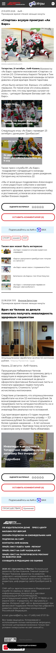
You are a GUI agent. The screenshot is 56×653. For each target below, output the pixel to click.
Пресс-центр (39, 527)
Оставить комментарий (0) (28, 217)
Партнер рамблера (25, 639)
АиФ (32, 361)
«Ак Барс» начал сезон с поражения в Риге (31, 267)
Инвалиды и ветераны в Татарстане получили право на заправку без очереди (26, 450)
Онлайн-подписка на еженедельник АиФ (26, 535)
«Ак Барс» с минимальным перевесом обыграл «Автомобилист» (29, 286)
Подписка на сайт (13, 539)
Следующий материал (26, 645)
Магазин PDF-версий (14, 531)
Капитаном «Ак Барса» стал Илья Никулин (31, 276)
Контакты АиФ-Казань (15, 543)
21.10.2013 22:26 (8, 11)
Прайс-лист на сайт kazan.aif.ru (21, 550)
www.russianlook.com (11, 64)
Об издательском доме (16, 527)
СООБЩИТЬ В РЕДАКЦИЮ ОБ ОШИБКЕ (22, 560)
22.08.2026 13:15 (8, 300)
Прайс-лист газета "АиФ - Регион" (21, 546)
